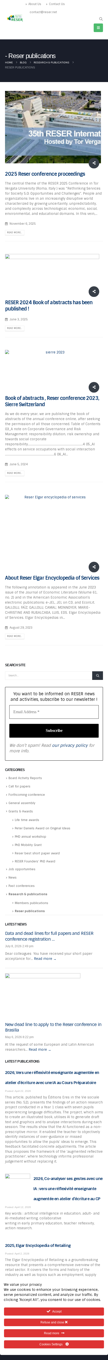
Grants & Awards (21, 811)
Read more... (14, 232)
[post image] (54, 127)
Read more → (45, 959)
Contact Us (57, 4)
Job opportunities (22, 869)
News (13, 878)
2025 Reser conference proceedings (45, 174)
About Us (34, 4)
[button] (101, 18)
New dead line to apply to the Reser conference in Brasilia (53, 1027)
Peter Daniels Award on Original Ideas (42, 828)
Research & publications (28, 894)
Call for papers (19, 786)
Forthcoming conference (27, 795)
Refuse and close (52, 1322)
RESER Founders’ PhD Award (35, 861)
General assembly (22, 803)
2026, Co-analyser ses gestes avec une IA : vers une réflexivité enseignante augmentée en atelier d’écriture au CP (67, 1188)
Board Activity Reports (25, 778)
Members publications (31, 903)
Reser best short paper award (37, 853)
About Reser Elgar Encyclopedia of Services (52, 578)
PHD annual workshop (30, 837)
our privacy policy (70, 745)
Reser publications (30, 911)
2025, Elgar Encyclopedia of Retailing (38, 1245)
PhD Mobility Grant (28, 845)
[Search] (97, 675)
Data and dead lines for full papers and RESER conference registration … (49, 936)
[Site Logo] (15, 18)
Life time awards (27, 820)
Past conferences (22, 886)
